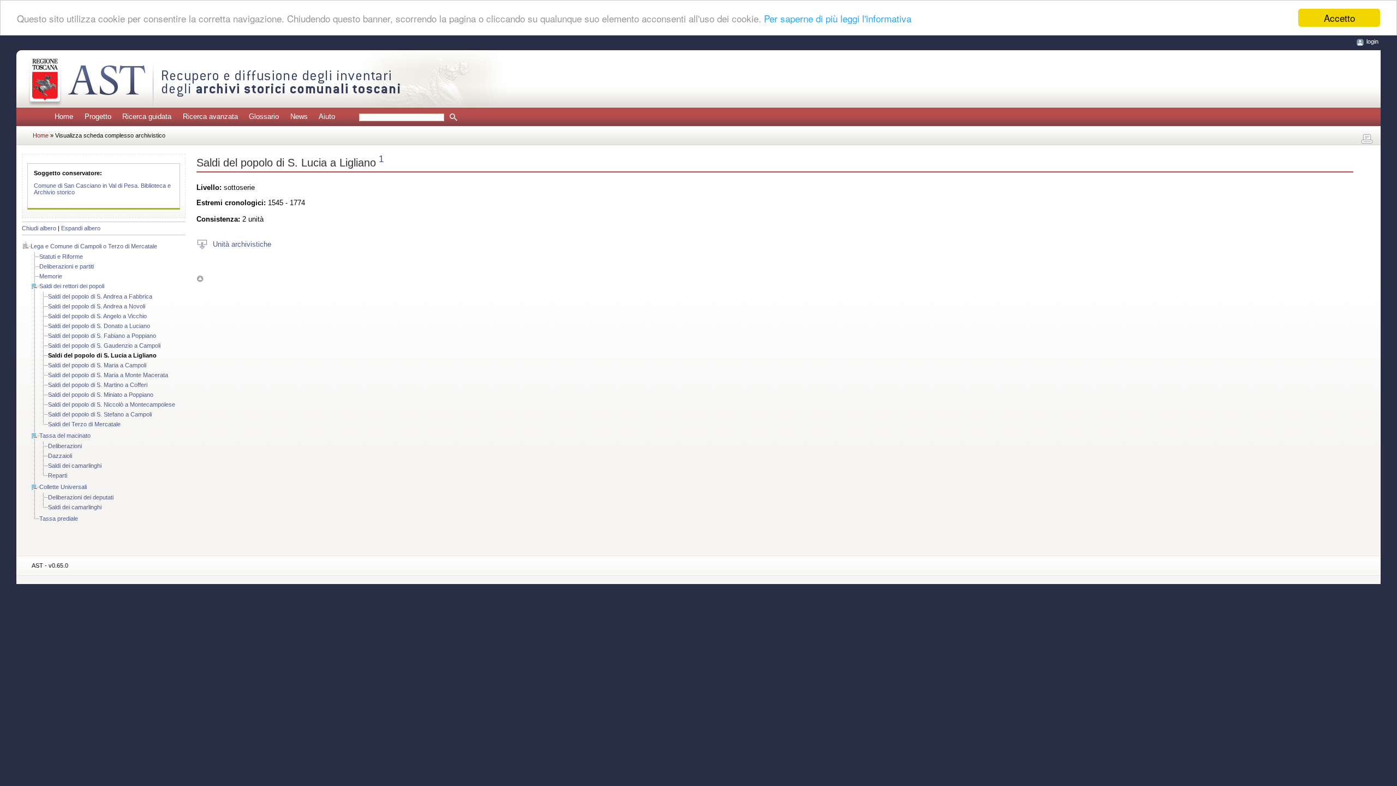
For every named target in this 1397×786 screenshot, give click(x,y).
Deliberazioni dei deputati (81, 497)
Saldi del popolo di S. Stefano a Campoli (100, 414)
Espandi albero (80, 228)
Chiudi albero (39, 228)
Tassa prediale (58, 518)
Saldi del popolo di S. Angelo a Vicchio (97, 316)
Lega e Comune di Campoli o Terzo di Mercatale (94, 246)
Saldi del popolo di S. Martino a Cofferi (97, 385)
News (299, 116)
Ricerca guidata (146, 116)
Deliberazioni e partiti (66, 266)
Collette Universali (63, 487)
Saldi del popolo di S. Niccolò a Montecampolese (111, 404)
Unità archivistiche (242, 244)
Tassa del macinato (65, 435)
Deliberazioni (65, 446)
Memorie (50, 276)
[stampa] (1367, 139)
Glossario (264, 116)
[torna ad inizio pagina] (200, 278)
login (1372, 41)
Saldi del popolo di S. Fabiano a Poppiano (102, 335)
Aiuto (327, 116)
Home (64, 116)
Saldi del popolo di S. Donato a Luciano (99, 326)
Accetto (1339, 18)
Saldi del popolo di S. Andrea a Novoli (96, 306)
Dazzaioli (60, 455)
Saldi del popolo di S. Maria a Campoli (97, 365)
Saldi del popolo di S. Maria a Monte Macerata (108, 375)
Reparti (57, 475)
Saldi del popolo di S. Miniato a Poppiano (100, 394)
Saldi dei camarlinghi (75, 465)
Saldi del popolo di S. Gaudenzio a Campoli (104, 345)
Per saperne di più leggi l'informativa (837, 18)
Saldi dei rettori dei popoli (71, 286)
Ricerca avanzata (210, 116)
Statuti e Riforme (61, 256)
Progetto (98, 116)
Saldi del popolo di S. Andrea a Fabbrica (100, 296)
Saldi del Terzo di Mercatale (84, 424)
